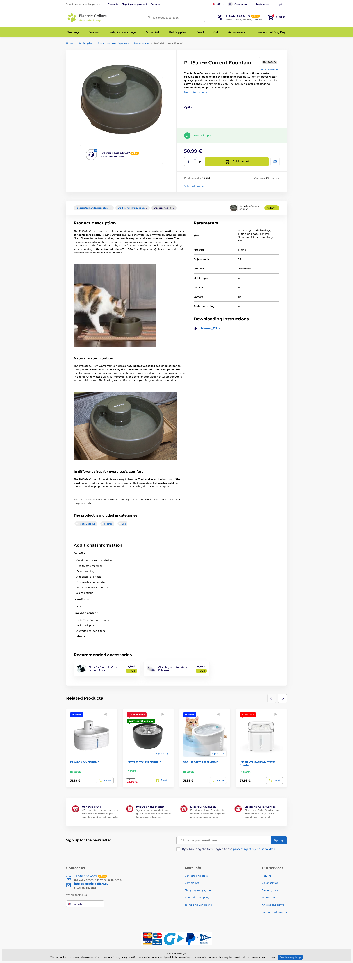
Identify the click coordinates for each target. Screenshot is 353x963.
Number (188, 161)
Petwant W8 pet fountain (144, 761)
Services (155, 4)
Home (69, 43)
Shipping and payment (134, 4)
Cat (124, 523)
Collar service (270, 882)
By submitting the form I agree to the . (229, 849)
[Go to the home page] (87, 17)
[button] (282, 698)
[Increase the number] (195, 159)
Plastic (108, 523)
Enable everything (290, 957)
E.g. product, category (166, 17)
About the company (197, 897)
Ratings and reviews (274, 911)
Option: (189, 107)
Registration (262, 4)
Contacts (113, 4)
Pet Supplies (85, 43)
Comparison (241, 4)
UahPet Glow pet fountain (200, 761)
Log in (279, 4)
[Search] (149, 18)
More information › (195, 92)
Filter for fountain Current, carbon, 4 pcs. (105, 669)
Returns (266, 875)
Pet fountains (141, 43)
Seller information (195, 186)
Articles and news (273, 904)
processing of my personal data (254, 849)
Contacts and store (196, 875)
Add (133, 671)
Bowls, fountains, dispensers (113, 43)
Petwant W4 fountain (84, 761)
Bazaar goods (270, 890)
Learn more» (268, 957)
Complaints (192, 882)
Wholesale (268, 897)
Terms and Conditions (198, 904)
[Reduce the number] (195, 164)
